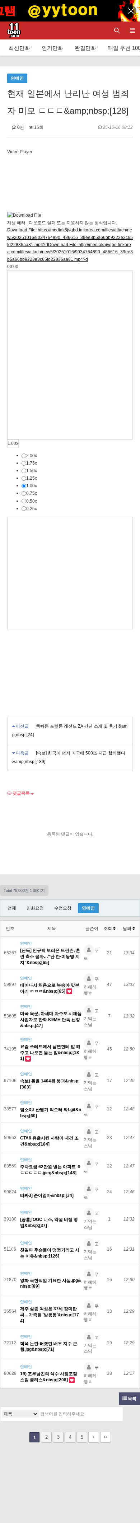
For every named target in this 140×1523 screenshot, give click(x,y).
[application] (70, 430)
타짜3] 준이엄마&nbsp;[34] (47, 1195)
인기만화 (52, 48)
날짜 (127, 928)
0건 (20, 127)
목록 (131, 1398)
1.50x (31, 470)
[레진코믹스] (12, 30)
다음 (93, 1437)
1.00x (13, 443)
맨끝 (105, 1437)
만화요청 (35, 908)
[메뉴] (132, 30)
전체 (12, 908)
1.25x (31, 478)
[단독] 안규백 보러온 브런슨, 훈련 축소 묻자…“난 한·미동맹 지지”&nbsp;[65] (50, 956)
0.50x (31, 500)
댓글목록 (20, 793)
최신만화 (19, 48)
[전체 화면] (70, 573)
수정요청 (62, 908)
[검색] (115, 1414)
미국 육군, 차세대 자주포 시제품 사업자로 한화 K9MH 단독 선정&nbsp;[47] (50, 1019)
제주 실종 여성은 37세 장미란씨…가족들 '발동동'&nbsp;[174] (49, 1315)
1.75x (31, 463)
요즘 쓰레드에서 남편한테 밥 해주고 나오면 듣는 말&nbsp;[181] (50, 1052)
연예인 (88, 908)
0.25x (31, 508)
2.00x (31, 455)
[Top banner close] (131, 10)
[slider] (12, 266)
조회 (108, 928)
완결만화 (85, 48)
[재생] (70, 355)
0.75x (31, 493)
